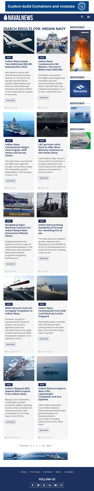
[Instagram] (61, 485)
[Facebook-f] (32, 485)
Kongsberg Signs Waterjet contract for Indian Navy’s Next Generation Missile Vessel (18, 230)
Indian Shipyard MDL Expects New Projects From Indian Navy (17, 391)
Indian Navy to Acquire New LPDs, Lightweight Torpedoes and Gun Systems (52, 394)
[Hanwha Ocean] (35, 456)
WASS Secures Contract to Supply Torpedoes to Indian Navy (18, 310)
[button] (88, 17)
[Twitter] (38, 485)
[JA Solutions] (47, 11)
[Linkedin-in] (50, 485)
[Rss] (44, 485)
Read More (10, 100)
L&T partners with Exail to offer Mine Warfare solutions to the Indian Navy (50, 148)
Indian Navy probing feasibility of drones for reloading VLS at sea (50, 229)
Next (48, 445)
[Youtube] (55, 485)
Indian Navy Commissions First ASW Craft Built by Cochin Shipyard (52, 312)
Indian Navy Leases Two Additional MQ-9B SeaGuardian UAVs (18, 64)
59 (43, 445)
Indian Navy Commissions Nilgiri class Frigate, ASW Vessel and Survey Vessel (17, 150)
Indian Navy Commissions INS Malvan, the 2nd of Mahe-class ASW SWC (50, 65)
